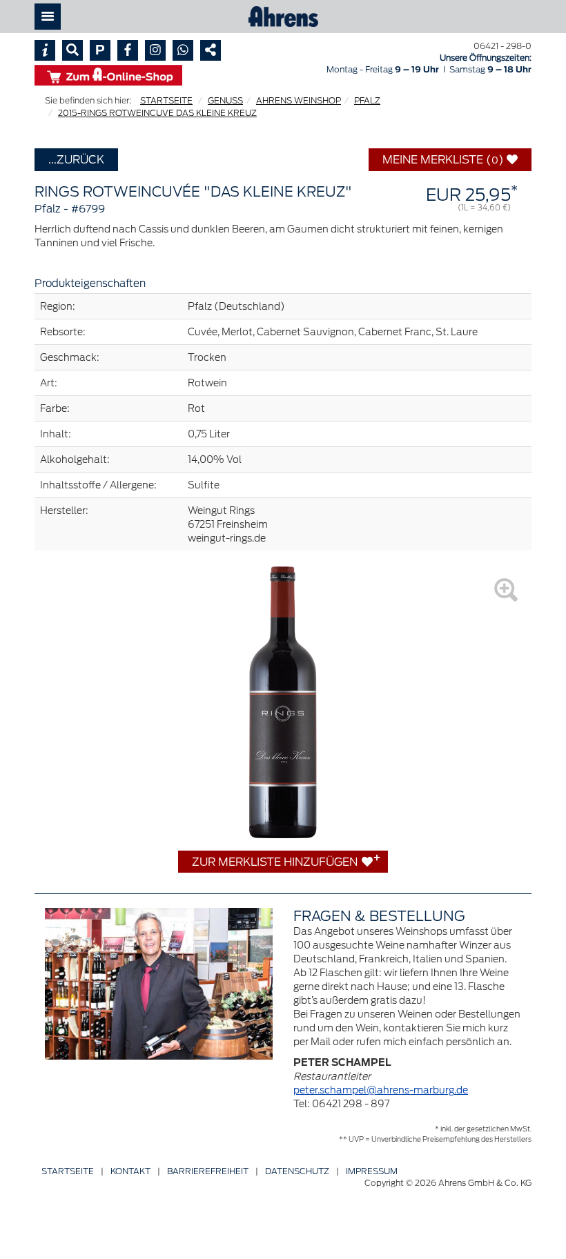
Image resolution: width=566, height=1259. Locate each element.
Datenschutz (297, 1171)
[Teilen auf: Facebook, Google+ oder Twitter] (210, 50)
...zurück (76, 159)
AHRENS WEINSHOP (298, 100)
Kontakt (130, 1171)
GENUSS (225, 100)
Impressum (372, 1171)
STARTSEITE (166, 100)
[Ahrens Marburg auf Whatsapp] (183, 50)
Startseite (67, 1171)
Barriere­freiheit (207, 1171)
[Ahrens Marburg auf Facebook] (127, 50)
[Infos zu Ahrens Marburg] (45, 50)
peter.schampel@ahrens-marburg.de (380, 1090)
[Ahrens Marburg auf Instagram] (155, 50)
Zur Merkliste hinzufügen (276, 862)
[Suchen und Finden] (72, 50)
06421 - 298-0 (502, 46)
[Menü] (48, 16)
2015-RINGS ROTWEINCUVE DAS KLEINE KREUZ (157, 113)
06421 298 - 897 (350, 1104)
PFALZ (367, 100)
